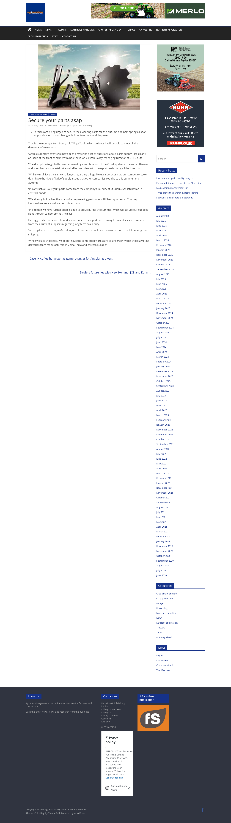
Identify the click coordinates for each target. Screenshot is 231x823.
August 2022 (162, 449)
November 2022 (164, 434)
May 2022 (161, 463)
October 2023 (163, 381)
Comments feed (164, 665)
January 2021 (163, 541)
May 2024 (161, 347)
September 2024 (165, 327)
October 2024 (163, 322)
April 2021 (161, 526)
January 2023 (163, 424)
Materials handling (82, 29)
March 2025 (162, 298)
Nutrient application (169, 29)
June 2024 (161, 342)
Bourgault (66, 125)
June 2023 (161, 400)
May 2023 (161, 405)
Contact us (69, 36)
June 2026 (161, 225)
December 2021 (164, 487)
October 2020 (163, 555)
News (48, 29)
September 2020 (165, 560)
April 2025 (161, 293)
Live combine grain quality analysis (174, 178)
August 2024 (162, 332)
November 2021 (164, 492)
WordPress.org (164, 670)
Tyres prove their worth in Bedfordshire (177, 192)
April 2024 (161, 351)
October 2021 (163, 497)
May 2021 (161, 521)
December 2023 (164, 371)
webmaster (53, 125)
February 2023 (163, 419)
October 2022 (163, 439)
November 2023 (164, 376)
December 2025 (164, 254)
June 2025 (161, 283)
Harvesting (145, 29)
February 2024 (163, 361)
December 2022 (164, 429)
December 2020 (164, 546)
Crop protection (38, 36)
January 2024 (163, 366)
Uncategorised (164, 637)
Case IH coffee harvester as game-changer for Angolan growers (69, 258)
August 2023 (162, 390)
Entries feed (162, 660)
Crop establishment (110, 29)
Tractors (61, 29)
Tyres (55, 36)
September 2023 (165, 385)
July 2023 (161, 395)
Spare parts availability (82, 125)
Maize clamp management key (172, 187)
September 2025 (165, 269)
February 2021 (163, 536)
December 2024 (164, 313)
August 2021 (162, 507)
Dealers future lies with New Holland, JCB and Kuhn (116, 272)
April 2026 (161, 235)
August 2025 (162, 274)
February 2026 (163, 245)
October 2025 (163, 264)
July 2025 (161, 279)
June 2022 (161, 458)
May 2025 (161, 288)
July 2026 (161, 220)
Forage (130, 29)
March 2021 (162, 531)
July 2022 (161, 453)
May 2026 (161, 230)
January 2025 (163, 308)
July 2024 (161, 337)
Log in (159, 655)
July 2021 (161, 512)
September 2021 (165, 502)
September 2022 (165, 444)
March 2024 (162, 356)
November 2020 (164, 551)
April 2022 (161, 468)
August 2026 (162, 215)
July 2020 (161, 570)
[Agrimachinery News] (29, 29)
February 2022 (163, 478)
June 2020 (161, 575)
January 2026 (163, 249)
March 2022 (162, 473)
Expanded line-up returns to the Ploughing (178, 183)
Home (38, 29)
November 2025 (164, 259)
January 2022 (163, 483)
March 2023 (162, 415)
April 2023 (161, 410)
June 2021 (161, 517)
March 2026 (162, 240)
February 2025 (163, 303)
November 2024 (164, 317)
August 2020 (162, 565)
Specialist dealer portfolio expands (175, 197)
